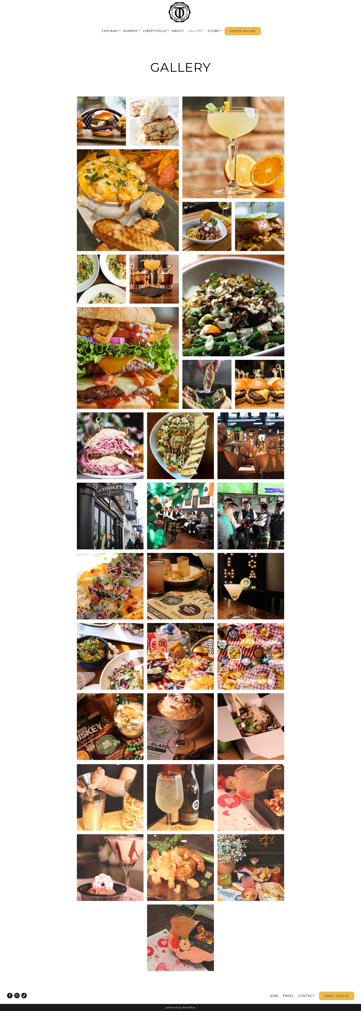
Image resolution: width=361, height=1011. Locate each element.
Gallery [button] (195, 31)
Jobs (274, 995)
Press (288, 995)
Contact (306, 995)
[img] (101, 121)
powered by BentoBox (180, 1007)
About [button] (178, 31)
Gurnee (131, 30)
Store (214, 30)
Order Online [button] (243, 31)
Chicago (110, 30)
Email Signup (336, 996)
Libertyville (155, 30)
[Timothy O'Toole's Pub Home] (181, 12)
